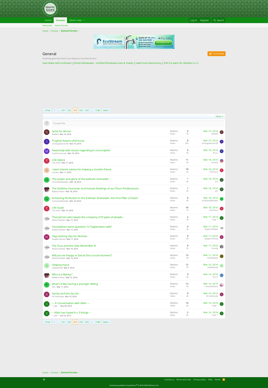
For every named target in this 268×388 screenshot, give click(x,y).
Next (105, 110)
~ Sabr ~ (214, 219)
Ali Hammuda (58, 296)
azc (216, 181)
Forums (60, 20)
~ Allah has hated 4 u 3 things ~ (71, 312)
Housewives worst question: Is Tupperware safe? (82, 226)
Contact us (169, 379)
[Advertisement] (134, 86)
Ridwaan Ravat (58, 191)
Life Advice (58, 160)
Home (48, 20)
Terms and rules (183, 379)
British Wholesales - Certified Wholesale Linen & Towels (103, 62)
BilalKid (55, 134)
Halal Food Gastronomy (148, 62)
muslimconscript (59, 153)
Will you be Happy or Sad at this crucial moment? (82, 255)
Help (210, 379)
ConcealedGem (211, 286)
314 (81, 110)
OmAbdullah (212, 258)
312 (69, 110)
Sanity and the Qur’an (65, 293)
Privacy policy (199, 379)
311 (63, 110)
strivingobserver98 (60, 143)
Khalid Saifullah (58, 220)
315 (87, 110)
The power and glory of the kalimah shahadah (80, 179)
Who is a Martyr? (62, 274)
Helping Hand (60, 265)
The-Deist (56, 162)
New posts (47, 25)
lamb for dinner (61, 131)
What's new (75, 20)
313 (75, 110)
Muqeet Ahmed (58, 239)
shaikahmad (57, 268)
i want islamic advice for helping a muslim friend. (82, 169)
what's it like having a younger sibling (75, 284)
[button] (84, 20)
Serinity (214, 248)
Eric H (215, 277)
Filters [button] (218, 116)
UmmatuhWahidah (60, 182)
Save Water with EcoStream (57, 62)
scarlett (55, 172)
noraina (214, 162)
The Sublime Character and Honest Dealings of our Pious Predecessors (95, 188)
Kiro (53, 287)
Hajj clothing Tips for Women (69, 236)
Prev (48, 110)
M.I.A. (215, 153)
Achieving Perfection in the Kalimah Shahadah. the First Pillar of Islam (95, 198)
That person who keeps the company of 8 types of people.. (88, 217)
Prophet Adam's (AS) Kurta (68, 140)
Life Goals (58, 207)
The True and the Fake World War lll (74, 245)
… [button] (58, 110)
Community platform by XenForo (134, 385)
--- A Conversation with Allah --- (70, 303)
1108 (97, 110)
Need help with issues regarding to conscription (81, 150)
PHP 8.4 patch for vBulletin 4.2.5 (181, 62)
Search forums (61, 25)
